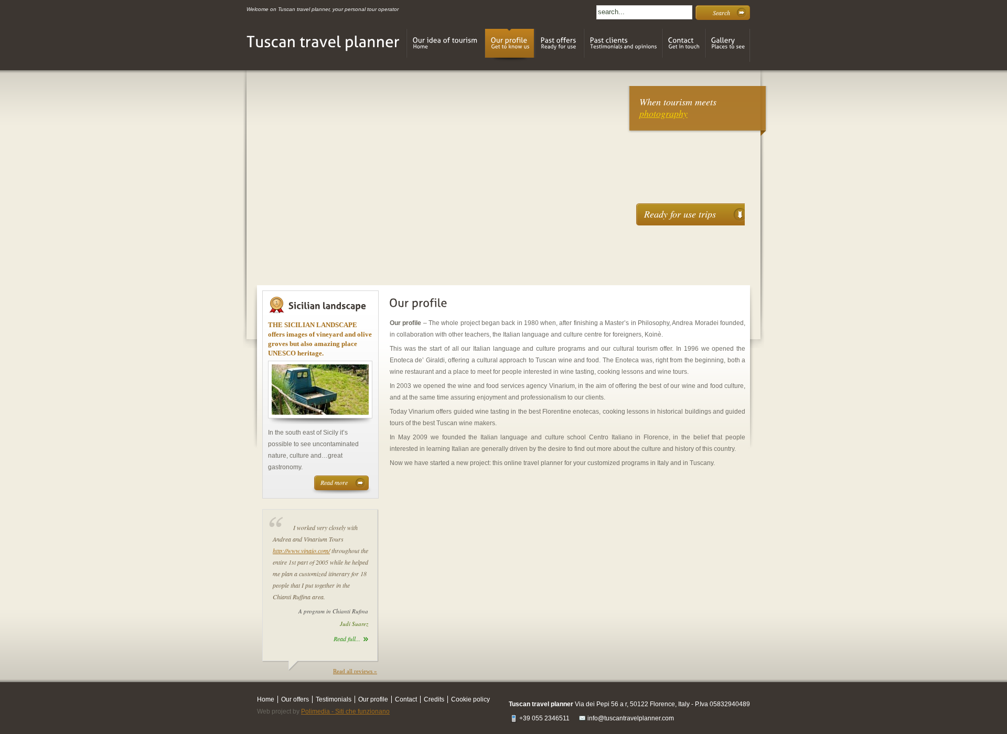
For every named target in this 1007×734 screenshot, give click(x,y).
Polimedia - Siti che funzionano (345, 711)
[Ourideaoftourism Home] (445, 45)
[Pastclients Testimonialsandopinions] (622, 45)
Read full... (347, 638)
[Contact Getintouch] (683, 45)
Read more (334, 482)
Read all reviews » (355, 671)
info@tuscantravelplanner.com (630, 718)
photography (663, 113)
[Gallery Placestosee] (727, 45)
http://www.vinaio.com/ (301, 550)
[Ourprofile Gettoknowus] (509, 45)
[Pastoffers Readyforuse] (559, 45)
